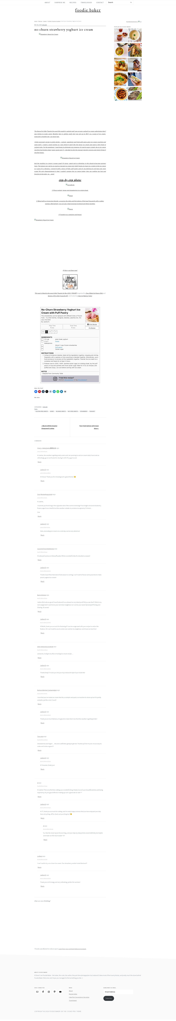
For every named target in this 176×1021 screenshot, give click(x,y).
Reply (39, 462)
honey (57, 341)
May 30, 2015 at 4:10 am (42, 598)
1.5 (50, 331)
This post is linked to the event (44, 293)
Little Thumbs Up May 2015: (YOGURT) (65, 293)
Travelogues (73, 1000)
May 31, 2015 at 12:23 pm (45, 668)
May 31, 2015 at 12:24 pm (45, 622)
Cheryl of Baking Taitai (85, 296)
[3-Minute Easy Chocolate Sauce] (135, 65)
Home (35, 21)
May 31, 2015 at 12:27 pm (45, 571)
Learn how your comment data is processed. (72, 949)
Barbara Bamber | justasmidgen (47, 690)
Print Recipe (93, 324)
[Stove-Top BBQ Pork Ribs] (121, 94)
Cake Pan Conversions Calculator (79, 997)
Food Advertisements (131, 21)
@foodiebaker (68, 380)
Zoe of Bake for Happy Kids (94, 293)
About (71, 991)
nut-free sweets (73, 411)
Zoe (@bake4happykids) (45, 494)
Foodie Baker (88, 10)
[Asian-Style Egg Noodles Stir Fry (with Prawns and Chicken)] (121, 79)
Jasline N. (43, 470)
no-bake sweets (61, 411)
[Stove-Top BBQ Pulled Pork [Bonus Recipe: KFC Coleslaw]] (121, 65)
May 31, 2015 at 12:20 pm (45, 878)
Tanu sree (40, 736)
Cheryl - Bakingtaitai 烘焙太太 (46, 448)
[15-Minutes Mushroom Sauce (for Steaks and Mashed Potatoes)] (135, 94)
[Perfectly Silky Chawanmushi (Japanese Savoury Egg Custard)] (135, 36)
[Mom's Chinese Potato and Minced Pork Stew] (121, 50)
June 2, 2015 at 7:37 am (45, 527)
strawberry (83, 411)
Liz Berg (39, 856)
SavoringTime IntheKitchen (45, 549)
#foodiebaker (82, 380)
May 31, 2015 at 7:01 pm (48, 829)
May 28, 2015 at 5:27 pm (42, 859)
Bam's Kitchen (41, 595)
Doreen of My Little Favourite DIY (58, 296)
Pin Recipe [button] (92, 328)
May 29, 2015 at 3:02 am (42, 693)
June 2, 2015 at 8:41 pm (42, 451)
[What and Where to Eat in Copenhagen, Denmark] (135, 79)
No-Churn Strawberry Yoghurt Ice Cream (63, 29)
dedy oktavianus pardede (45, 646)
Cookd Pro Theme (74, 1011)
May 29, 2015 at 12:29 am (42, 739)
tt (37, 783)
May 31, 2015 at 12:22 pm (45, 761)
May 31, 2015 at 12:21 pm (45, 807)
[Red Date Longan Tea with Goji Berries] (121, 36)
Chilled (44, 25)
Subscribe (109, 998)
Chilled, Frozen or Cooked (54, 21)
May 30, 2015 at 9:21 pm (42, 552)
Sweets (45, 21)
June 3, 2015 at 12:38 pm (45, 473)
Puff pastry (58, 347)
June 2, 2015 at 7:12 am (42, 497)
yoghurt (92, 411)
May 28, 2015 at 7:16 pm (42, 786)
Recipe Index (73, 994)
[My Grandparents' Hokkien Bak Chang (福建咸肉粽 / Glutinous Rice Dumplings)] (135, 50)
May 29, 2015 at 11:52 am (42, 650)
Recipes (40, 21)
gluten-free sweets (42, 411)
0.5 (43, 331)
